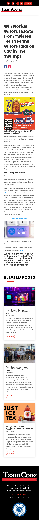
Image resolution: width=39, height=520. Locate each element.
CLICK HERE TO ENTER (19, 218)
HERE (5, 193)
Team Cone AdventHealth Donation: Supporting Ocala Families (17, 368)
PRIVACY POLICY (21, 494)
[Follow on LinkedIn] (13, 3)
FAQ (13, 494)
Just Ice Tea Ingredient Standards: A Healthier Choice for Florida (19, 428)
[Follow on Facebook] (8, 3)
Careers (28, 3)
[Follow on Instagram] (17, 3)
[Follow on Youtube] (21, 3)
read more (10, 336)
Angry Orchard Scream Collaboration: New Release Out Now (19, 311)
